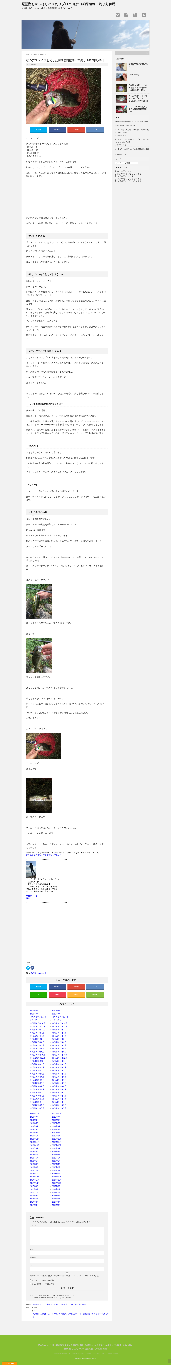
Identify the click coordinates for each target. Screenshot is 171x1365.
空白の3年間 (134, 75)
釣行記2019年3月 (37, 1099)
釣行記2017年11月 (37, 1026)
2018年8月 (34, 1152)
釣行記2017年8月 (37, 1048)
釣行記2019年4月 (37, 1102)
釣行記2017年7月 (37, 1045)
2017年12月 (35, 1177)
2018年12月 (35, 1139)
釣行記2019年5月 (37, 1105)
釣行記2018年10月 (37, 1055)
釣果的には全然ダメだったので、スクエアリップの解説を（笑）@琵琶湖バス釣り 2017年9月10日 (70, 1315)
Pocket (57, 994)
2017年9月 (34, 1186)
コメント (33, 1225)
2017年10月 (35, 1183)
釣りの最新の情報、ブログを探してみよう (44, 855)
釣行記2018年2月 (37, 1067)
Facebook (57, 129)
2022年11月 (34, 1114)
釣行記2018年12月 (37, 1061)
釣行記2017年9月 (38, 973)
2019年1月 (34, 1136)
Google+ (77, 129)
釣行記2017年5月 (37, 1039)
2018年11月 (34, 1142)
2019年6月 (34, 1011)
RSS (76, 994)
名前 (32, 1249)
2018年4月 (34, 1164)
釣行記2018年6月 (37, 1080)
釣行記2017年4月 (37, 1036)
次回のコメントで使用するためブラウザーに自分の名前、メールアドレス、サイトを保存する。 (65, 1276)
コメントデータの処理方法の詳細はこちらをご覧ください (50, 1298)
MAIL (28, 898)
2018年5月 (34, 1161)
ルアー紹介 (34, 1020)
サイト (32, 1265)
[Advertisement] (67, 196)
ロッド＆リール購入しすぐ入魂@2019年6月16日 (138, 109)
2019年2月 (34, 1133)
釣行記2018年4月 (37, 1074)
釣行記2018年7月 (37, 1083)
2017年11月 (34, 1180)
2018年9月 (34, 1148)
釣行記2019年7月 (37, 1108)
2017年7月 (34, 1192)
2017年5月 (34, 1199)
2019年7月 (34, 1014)
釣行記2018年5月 (37, 1077)
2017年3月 (34, 1205)
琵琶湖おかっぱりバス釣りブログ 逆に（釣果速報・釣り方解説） (70, 4)
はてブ (95, 129)
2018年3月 (34, 1167)
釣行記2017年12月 (37, 1030)
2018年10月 (35, 1145)
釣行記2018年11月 (37, 1058)
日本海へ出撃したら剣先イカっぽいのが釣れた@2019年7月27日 (138, 87)
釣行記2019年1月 (37, 1093)
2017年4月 (34, 1202)
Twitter (39, 129)
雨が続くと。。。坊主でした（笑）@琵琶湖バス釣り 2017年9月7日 (59, 1304)
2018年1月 (34, 1174)
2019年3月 (34, 1130)
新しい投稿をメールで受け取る (43, 1284)
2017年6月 (34, 1196)
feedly (96, 994)
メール (33, 1257)
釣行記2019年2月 (37, 1096)
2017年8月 (34, 1189)
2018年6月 (34, 1158)
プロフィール (31, 896)
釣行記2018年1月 (37, 1064)
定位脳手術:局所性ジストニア (138, 65)
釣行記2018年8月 (37, 1086)
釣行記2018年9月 (37, 1089)
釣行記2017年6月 (37, 1042)
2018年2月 (34, 1170)
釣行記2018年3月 (37, 1071)
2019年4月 (34, 1126)
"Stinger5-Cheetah (91, 1358)
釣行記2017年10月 (37, 1023)
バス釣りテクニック (38, 1017)
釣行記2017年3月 (37, 1033)
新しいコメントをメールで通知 (43, 1280)
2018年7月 (34, 1155)
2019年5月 (34, 1123)
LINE (38, 994)
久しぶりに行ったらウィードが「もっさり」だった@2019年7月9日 (138, 98)
